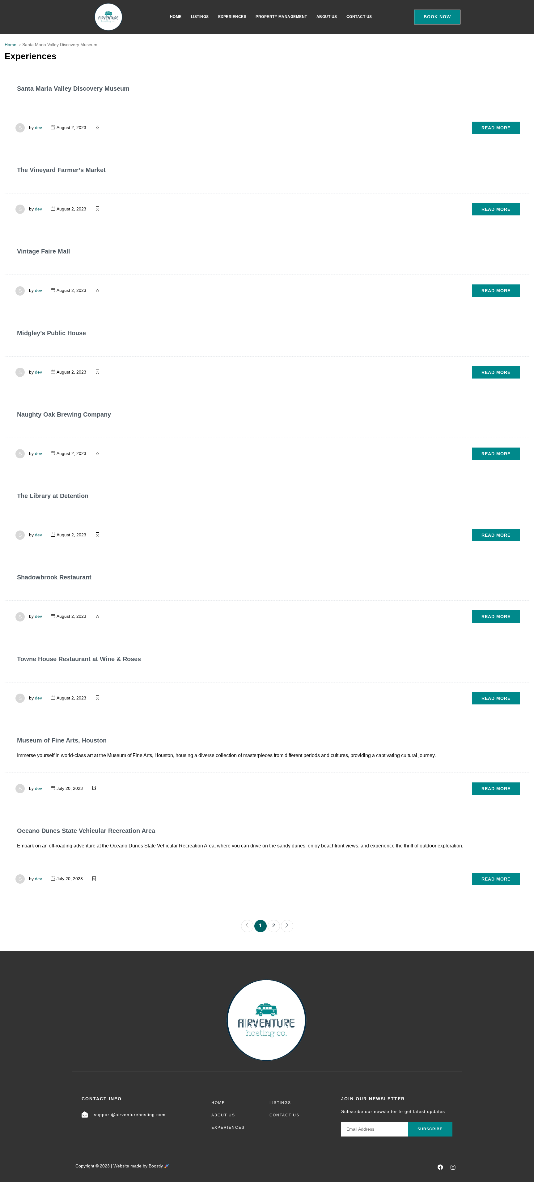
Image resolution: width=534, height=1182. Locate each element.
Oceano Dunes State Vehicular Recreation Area (86, 830)
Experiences (232, 17)
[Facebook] (440, 1167)
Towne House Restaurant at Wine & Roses (79, 659)
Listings (200, 17)
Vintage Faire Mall (43, 251)
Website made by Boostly (138, 1165)
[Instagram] (453, 1167)
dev (38, 127)
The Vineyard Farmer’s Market (61, 170)
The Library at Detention (52, 495)
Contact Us (359, 17)
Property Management (281, 17)
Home (176, 17)
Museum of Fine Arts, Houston (62, 740)
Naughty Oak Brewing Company (64, 414)
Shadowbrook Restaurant (54, 577)
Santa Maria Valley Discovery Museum (73, 88)
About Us (326, 17)
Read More (496, 127)
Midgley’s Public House (51, 333)
